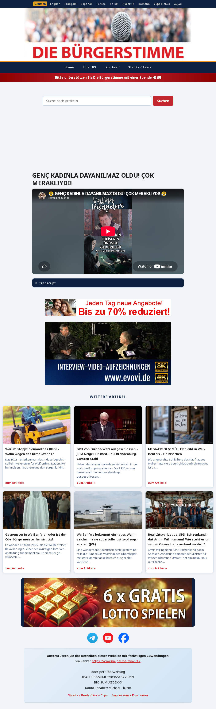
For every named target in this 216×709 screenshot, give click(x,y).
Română (144, 4)
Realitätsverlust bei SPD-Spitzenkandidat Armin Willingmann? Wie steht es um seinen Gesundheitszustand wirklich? (179, 539)
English (55, 4)
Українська (162, 4)
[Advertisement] (108, 139)
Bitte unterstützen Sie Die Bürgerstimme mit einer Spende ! (108, 77)
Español (86, 4)
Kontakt (112, 67)
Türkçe (101, 4)
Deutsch (40, 4)
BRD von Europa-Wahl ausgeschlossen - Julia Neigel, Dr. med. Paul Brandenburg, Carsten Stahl (107, 454)
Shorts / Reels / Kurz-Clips (88, 695)
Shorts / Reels (139, 67)
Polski (114, 4)
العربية (178, 4)
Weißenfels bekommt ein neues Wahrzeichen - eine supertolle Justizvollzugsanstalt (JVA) (107, 539)
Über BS (89, 67)
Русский (128, 4)
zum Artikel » (14, 483)
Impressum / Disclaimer (130, 695)
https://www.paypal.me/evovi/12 (116, 661)
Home (69, 67)
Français (71, 4)
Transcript (47, 283)
